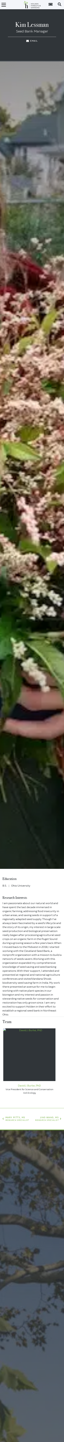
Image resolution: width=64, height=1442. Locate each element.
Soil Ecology (29, 1092)
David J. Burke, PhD (29, 1085)
